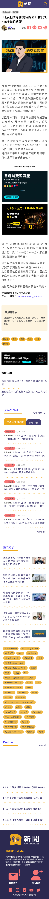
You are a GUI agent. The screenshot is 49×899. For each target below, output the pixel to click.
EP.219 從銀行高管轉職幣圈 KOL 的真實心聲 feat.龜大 (24, 798)
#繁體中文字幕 (11, 727)
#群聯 (41, 732)
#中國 (34, 693)
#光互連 (8, 697)
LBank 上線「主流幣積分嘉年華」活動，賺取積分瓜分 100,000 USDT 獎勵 (24, 489)
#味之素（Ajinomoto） (14, 663)
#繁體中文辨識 (28, 727)
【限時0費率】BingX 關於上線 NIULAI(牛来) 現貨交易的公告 (24, 470)
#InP (38, 683)
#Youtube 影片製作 (13, 717)
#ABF (20, 653)
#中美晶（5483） (12, 658)
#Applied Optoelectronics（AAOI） (20, 678)
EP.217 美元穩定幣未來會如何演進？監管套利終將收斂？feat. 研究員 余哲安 (24, 808)
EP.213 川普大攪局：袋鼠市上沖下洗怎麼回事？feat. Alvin (24, 819)
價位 (14, 339)
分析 (30, 339)
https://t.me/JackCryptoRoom (29, 296)
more (39, 531)
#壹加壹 (25, 722)
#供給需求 (28, 658)
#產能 (33, 668)
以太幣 (6, 339)
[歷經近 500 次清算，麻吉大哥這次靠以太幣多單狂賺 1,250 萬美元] (39, 563)
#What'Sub (37, 712)
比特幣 (15, 12)
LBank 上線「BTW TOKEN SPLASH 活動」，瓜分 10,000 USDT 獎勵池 (24, 455)
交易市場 (6, 12)
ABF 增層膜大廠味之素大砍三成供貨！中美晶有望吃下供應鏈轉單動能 (17, 578)
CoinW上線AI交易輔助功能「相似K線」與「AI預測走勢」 (24, 437)
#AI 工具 (23, 712)
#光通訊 (8, 707)
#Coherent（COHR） (13, 683)
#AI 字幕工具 (10, 712)
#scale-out (9, 692)
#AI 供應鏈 (31, 653)
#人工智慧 (29, 717)
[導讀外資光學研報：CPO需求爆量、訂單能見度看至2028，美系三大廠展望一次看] (39, 600)
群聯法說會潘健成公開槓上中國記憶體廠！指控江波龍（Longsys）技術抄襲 (17, 634)
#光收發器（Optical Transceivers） (19, 702)
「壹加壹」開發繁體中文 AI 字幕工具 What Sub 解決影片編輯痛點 (17, 616)
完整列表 (37, 412)
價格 (22, 339)
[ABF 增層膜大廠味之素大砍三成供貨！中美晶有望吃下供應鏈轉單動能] (39, 581)
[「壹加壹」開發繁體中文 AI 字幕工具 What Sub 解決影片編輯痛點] (39, 619)
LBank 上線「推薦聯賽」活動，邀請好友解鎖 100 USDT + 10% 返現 (24, 506)
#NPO (29, 688)
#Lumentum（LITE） (13, 688)
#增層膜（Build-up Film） (15, 668)
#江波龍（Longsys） (13, 732)
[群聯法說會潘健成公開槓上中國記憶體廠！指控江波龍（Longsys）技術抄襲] (39, 637)
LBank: (8, 452)
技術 (37, 339)
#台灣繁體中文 (11, 722)
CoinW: (8, 435)
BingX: (8, 469)
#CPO (29, 683)
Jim (10, 27)
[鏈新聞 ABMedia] (24, 4)
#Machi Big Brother (30, 649)
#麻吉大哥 (9, 653)
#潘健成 (30, 732)
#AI (25, 673)
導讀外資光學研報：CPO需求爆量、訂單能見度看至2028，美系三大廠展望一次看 (17, 597)
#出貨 (39, 658)
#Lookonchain (11, 649)
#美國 (18, 707)
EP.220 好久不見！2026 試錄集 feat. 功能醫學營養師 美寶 (24, 787)
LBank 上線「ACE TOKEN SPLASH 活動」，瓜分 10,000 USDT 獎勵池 (24, 522)
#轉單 (16, 673)
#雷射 (28, 707)
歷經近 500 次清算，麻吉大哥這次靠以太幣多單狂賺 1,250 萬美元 (17, 561)
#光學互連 (20, 697)
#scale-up (23, 692)
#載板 (7, 673)
